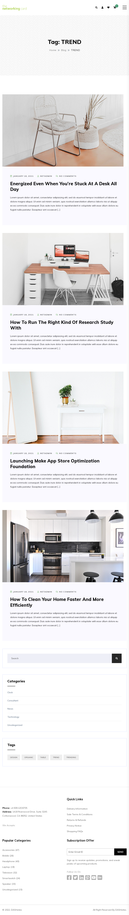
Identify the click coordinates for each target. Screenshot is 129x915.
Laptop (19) (8, 867)
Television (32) (9, 872)
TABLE (43, 757)
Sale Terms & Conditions (80, 814)
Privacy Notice (74, 825)
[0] (114, 7)
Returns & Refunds (76, 820)
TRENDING (71, 757)
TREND (56, 757)
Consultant (12, 700)
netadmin (45, 176)
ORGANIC (28, 757)
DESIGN (13, 757)
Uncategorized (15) (12, 889)
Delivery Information (77, 808)
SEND (120, 851)
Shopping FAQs (75, 831)
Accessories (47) (10, 850)
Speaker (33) (9, 884)
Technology (13, 717)
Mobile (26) (8, 855)
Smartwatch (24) (11, 878)
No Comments (67, 176)
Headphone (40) (10, 861)
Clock (10, 692)
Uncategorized (14, 725)
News (10, 709)
